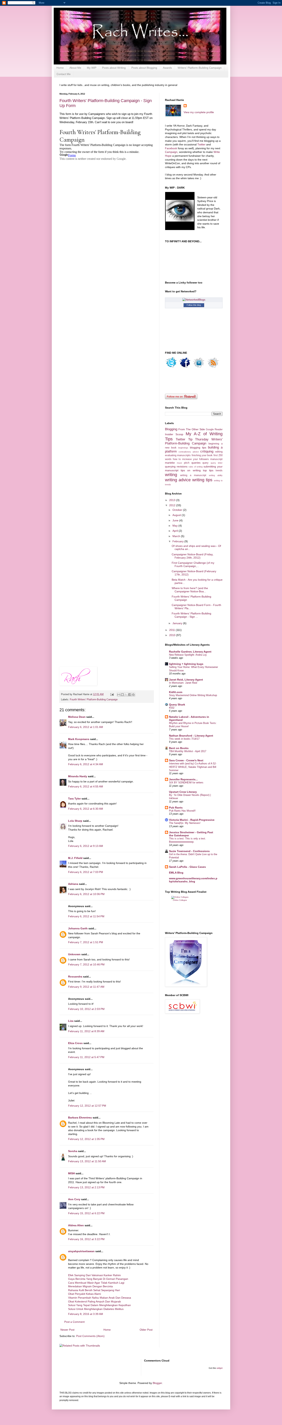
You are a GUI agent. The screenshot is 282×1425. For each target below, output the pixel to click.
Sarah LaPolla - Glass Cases (187, 866)
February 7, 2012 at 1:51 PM (85, 942)
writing (171, 474)
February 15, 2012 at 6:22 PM (86, 1213)
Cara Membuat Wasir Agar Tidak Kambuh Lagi (96, 1282)
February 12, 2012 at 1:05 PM (86, 1139)
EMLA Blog (176, 872)
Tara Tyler (74, 798)
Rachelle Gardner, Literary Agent (190, 651)
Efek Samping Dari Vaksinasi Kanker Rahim (94, 1275)
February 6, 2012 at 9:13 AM (85, 845)
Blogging (171, 429)
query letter (217, 463)
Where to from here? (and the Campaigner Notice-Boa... (190, 590)
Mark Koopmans (78, 739)
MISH (71, 1173)
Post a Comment (74, 1321)
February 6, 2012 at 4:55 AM (85, 786)
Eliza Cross (75, 1043)
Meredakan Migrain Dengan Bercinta (90, 1286)
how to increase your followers (191, 459)
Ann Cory (74, 1199)
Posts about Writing (114, 67)
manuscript (216, 459)
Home (60, 67)
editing (219, 451)
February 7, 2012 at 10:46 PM (86, 964)
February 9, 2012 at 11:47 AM (86, 986)
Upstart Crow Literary (183, 791)
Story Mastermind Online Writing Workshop (193, 695)
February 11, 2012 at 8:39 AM (86, 1031)
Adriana (73, 883)
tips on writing (190, 470)
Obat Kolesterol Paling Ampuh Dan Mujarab (94, 1301)
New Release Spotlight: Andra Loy (188, 654)
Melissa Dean (77, 716)
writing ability (216, 475)
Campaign (171, 151)
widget (220, 1368)
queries (195, 462)
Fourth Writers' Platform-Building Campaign (94, 699)
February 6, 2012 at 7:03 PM (85, 872)
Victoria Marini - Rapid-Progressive (191, 819)
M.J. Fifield (75, 858)
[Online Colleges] (179, 897)
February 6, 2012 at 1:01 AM (85, 727)
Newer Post (67, 1329)
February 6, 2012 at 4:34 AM (85, 764)
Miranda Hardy (77, 776)
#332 (171, 707)
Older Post (146, 1329)
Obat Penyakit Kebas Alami (84, 1293)
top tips (208, 470)
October (177, 509)
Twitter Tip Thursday (192, 439)
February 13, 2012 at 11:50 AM (87, 1161)
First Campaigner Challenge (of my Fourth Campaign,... (193, 564)
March (176, 536)
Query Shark (177, 704)
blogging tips (198, 447)
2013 (172, 500)
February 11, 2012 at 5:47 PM (86, 1057)
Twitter (201, 144)
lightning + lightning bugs (186, 663)
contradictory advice (189, 452)
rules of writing (196, 467)
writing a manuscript (193, 475)
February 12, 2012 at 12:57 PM (87, 1105)
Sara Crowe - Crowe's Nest (186, 760)
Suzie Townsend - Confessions (189, 851)
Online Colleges (180, 900)
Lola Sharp (75, 820)
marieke (170, 462)
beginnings (183, 448)
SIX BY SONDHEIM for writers (186, 782)
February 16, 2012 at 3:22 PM (86, 1239)
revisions (182, 466)
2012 (172, 505)
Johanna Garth (78, 928)
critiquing (206, 451)
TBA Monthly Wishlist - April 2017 (187, 751)
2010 (172, 635)
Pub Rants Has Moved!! (182, 810)
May (175, 525)
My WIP (91, 67)
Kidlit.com (175, 692)
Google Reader (214, 429)
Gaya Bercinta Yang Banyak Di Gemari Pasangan (98, 1278)
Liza (70, 1020)
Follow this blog (194, 305)
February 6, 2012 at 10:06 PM (86, 894)
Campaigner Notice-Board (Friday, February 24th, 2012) (192, 556)
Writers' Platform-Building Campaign (200, 67)
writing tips (202, 479)
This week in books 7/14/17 (184, 738)
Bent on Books (179, 748)
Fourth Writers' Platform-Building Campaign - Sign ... (191, 615)
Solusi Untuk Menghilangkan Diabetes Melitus (96, 1308)
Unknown (74, 954)
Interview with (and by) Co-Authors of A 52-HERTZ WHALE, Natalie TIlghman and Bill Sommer (192, 767)
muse (179, 463)
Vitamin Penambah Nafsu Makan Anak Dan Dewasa (99, 1297)
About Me (75, 67)
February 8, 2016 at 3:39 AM (85, 1313)
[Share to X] (126, 694)
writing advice (178, 479)
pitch (186, 463)
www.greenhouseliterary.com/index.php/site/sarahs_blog (193, 880)
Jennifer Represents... (183, 779)
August (177, 515)
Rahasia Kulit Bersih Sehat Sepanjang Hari (94, 1290)
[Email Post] (112, 694)
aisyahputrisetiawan (81, 1251)
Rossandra (75, 976)
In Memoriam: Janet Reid (183, 682)
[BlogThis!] (122, 694)
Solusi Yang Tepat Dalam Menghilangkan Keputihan (99, 1305)
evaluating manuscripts (178, 455)
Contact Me (64, 74)
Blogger (157, 1383)
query (205, 463)
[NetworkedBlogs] (193, 299)
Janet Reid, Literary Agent (186, 679)
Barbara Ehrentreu (80, 1117)
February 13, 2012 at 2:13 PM (86, 1187)
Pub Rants (176, 807)
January (177, 623)
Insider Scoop (174, 434)
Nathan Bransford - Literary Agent (191, 735)
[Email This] (119, 694)
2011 (172, 629)
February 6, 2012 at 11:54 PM (86, 916)
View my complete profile (199, 112)
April (175, 530)
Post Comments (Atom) (90, 1336)
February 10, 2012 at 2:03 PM (86, 1008)
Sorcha (72, 1151)
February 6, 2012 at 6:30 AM (85, 808)
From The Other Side (191, 429)
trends (219, 470)
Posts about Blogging (144, 67)
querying (170, 466)
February (178, 541)
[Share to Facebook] (130, 694)
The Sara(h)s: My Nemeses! (184, 823)
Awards (167, 67)
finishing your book (202, 455)
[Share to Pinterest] (133, 694)
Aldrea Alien (76, 1225)
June (175, 520)
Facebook (171, 148)
